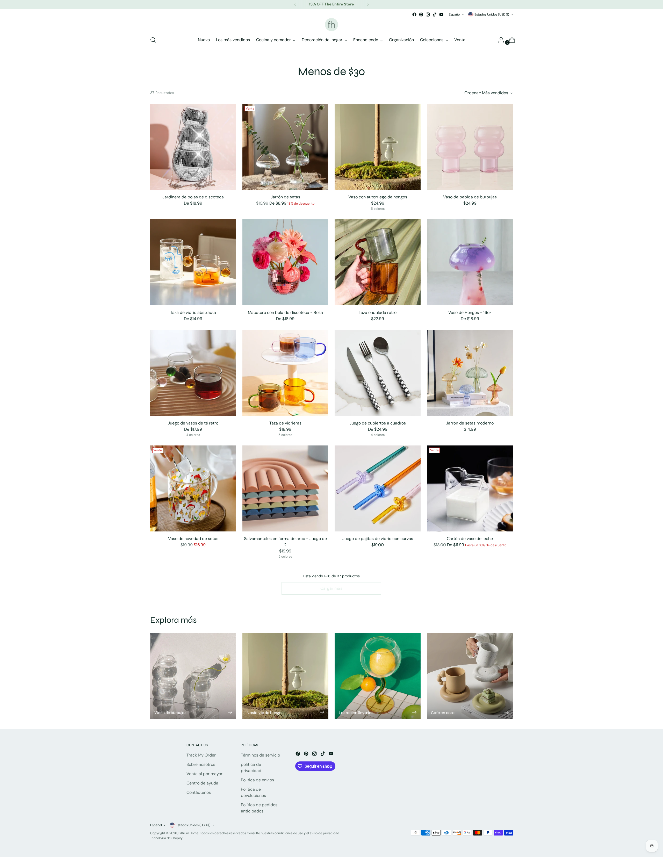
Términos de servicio (260, 755)
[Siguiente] (368, 4)
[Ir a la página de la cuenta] (499, 40)
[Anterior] (295, 4)
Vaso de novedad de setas (193, 538)
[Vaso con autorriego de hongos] (377, 147)
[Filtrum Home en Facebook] (414, 14)
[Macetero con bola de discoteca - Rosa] (285, 262)
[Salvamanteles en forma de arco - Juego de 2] (285, 488)
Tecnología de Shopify (166, 838)
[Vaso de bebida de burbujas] (470, 147)
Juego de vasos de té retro (193, 423)
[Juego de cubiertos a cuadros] (377, 373)
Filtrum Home (188, 833)
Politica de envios (257, 780)
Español (454, 14)
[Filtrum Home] (331, 24)
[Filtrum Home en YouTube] (441, 14)
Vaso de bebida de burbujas (470, 197)
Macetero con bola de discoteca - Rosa (285, 312)
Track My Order (201, 755)
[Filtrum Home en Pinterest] (421, 14)
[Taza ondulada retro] (377, 262)
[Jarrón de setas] (285, 147)
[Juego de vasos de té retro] (193, 373)
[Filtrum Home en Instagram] (428, 14)
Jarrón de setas (285, 197)
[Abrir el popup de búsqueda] (153, 40)
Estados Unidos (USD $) (491, 14)
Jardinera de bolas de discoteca (193, 197)
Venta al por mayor (204, 773)
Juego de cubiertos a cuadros (377, 423)
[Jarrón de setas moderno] (470, 373)
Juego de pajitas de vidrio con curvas (377, 538)
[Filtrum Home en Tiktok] (434, 14)
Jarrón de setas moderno (470, 423)
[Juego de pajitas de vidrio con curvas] (377, 488)
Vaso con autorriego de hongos (377, 197)
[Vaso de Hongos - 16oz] (470, 262)
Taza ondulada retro (378, 312)
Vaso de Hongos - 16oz (469, 312)
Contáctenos (198, 792)
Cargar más (331, 588)
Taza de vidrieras (285, 423)
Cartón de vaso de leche (470, 538)
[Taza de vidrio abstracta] (193, 262)
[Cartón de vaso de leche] (470, 488)
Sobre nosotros (200, 764)
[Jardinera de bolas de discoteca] (193, 147)
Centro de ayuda (202, 783)
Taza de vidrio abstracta (193, 312)
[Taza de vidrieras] (285, 373)
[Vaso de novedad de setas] (193, 488)
